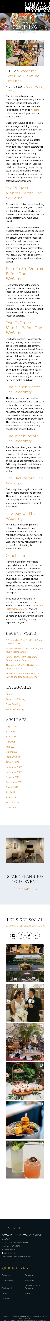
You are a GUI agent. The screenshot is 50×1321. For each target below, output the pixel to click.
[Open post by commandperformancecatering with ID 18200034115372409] (25, 963)
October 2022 (13, 777)
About (28, 1293)
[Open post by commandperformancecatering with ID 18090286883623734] (25, 1042)
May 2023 (10, 741)
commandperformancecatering (25, 947)
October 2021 (12, 807)
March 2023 (11, 751)
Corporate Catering (15, 699)
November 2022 (14, 772)
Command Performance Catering (31, 1316)
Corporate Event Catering (32, 1286)
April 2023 (11, 746)
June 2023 (11, 736)
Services (6, 1275)
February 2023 (13, 756)
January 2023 (12, 761)
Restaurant (7, 1288)
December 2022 (14, 767)
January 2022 (12, 802)
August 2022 (12, 787)
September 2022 (14, 782)
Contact (6, 1298)
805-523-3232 (9, 1249)
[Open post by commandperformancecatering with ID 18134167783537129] (25, 1003)
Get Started (25, 889)
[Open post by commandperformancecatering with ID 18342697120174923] (25, 1081)
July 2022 (10, 792)
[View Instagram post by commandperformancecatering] (41, 979)
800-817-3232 (9, 1253)
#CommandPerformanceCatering (25, 926)
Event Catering (13, 704)
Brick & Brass (7, 1280)
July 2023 (10, 731)
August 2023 (12, 726)
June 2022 (11, 797)
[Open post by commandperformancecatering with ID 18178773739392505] (25, 1159)
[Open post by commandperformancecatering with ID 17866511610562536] (25, 1120)
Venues (5, 1293)
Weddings (29, 1280)
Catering (30, 87)
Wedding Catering (15, 709)
